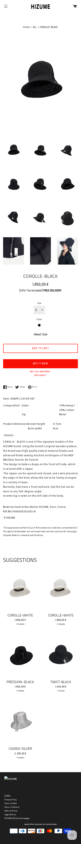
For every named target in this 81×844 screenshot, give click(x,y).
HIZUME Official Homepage (16, 818)
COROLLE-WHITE (20, 615)
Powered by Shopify (51, 824)
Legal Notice (10, 815)
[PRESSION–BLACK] (20, 654)
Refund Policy (10, 811)
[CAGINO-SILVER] (20, 721)
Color (39, 319)
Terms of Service (11, 807)
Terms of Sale (10, 803)
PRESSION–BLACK (20, 681)
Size (39, 303)
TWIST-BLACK (60, 681)
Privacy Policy (10, 800)
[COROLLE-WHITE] (20, 587)
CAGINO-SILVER (20, 748)
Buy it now (40, 363)
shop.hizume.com (39, 824)
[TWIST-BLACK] (61, 654)
